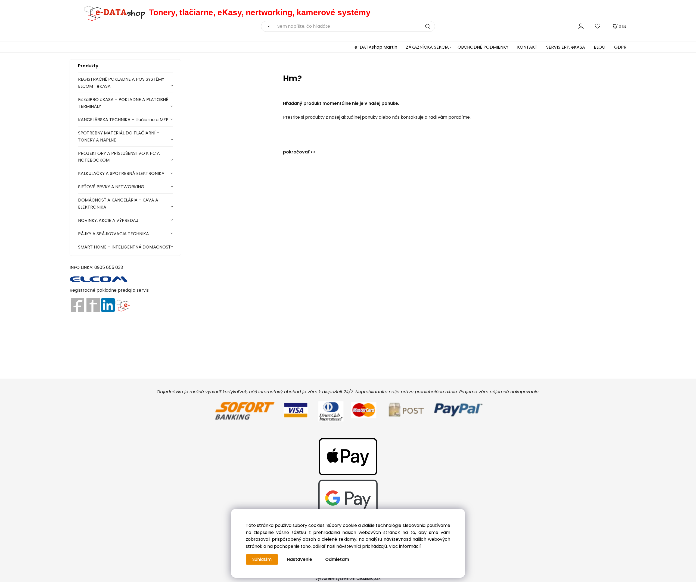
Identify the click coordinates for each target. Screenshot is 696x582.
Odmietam (337, 559)
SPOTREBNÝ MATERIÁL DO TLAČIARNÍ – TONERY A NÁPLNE (118, 136)
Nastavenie (299, 559)
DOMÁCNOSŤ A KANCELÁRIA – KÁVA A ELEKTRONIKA (118, 203)
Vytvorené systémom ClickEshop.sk (348, 578)
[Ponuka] (122, 305)
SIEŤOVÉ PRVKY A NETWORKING (111, 187)
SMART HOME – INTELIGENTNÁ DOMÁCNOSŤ (124, 247)
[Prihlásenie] (581, 26)
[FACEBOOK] (77, 305)
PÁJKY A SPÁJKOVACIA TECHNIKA (113, 234)
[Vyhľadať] (267, 26)
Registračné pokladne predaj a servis (109, 290)
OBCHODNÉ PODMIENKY (483, 47)
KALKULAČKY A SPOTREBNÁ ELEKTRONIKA (121, 173)
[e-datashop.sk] (109, 12)
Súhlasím (262, 559)
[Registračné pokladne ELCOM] (99, 279)
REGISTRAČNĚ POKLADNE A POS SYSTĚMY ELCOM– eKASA (121, 82)
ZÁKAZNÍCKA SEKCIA (427, 47)
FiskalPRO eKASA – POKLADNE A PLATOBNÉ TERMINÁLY (123, 103)
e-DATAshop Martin (376, 47)
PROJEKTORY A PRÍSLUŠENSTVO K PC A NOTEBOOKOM (119, 156)
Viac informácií (405, 546)
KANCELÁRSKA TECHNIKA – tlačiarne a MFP (123, 120)
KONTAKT (527, 47)
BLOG (599, 47)
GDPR (620, 47)
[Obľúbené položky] (598, 26)
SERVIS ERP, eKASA (565, 47)
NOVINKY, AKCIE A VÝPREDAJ (108, 220)
